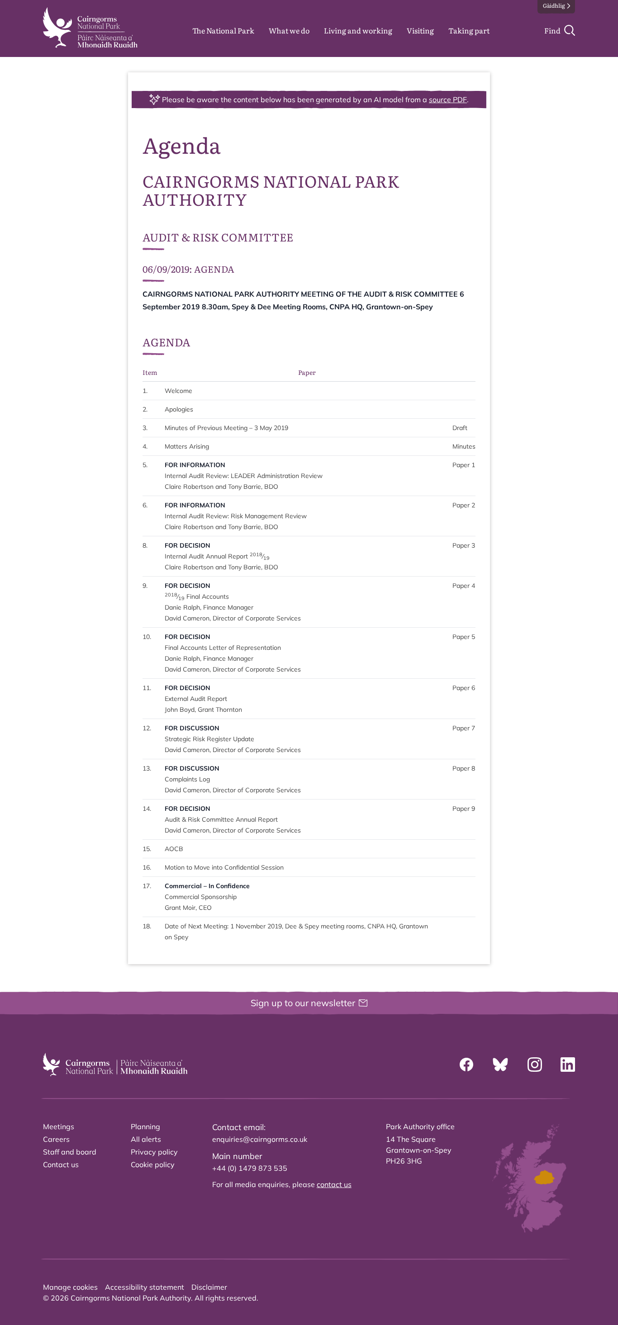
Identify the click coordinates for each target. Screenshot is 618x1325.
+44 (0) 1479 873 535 (249, 1168)
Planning (145, 1126)
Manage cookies (70, 1287)
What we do (289, 30)
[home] (90, 27)
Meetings (58, 1126)
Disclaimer (209, 1287)
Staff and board (69, 1151)
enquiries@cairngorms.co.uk (259, 1139)
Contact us (61, 1164)
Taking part (469, 30)
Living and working (358, 30)
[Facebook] (466, 1064)
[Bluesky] (500, 1064)
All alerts (146, 1139)
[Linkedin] (568, 1064)
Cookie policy (153, 1164)
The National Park (223, 30)
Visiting (420, 30)
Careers (56, 1139)
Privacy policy (154, 1151)
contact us (334, 1184)
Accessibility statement (144, 1287)
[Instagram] (535, 1064)
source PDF (448, 99)
